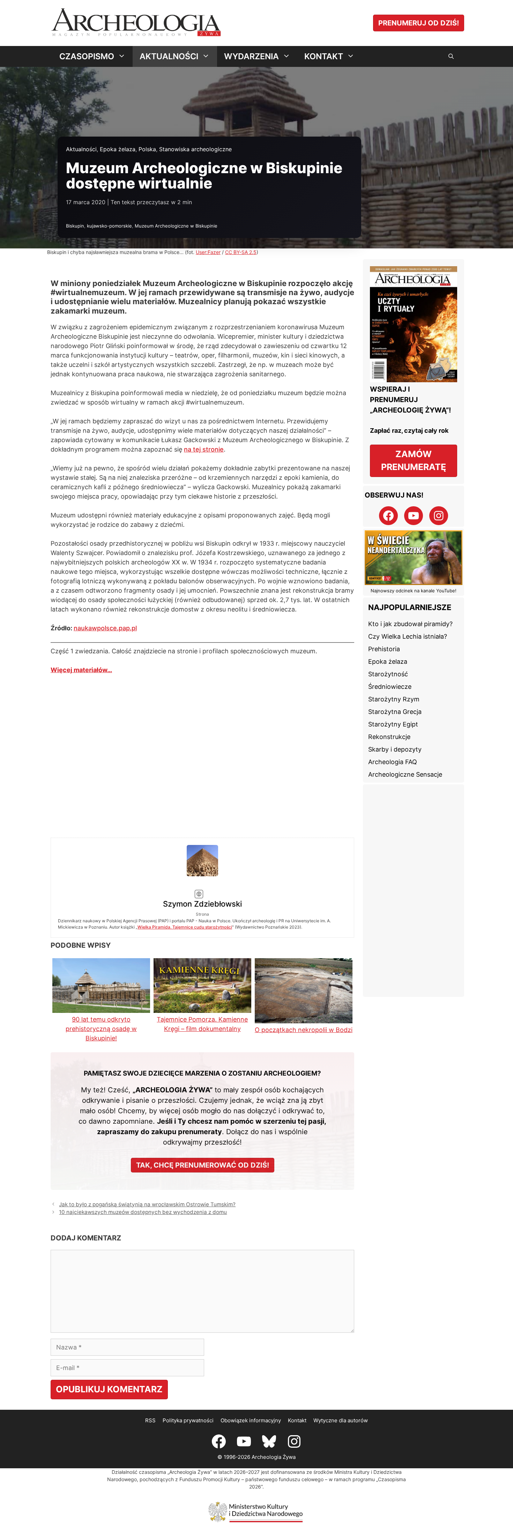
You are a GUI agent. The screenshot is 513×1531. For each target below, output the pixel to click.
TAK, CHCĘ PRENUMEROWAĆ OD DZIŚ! (202, 1116)
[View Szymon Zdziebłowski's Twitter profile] (100, 857)
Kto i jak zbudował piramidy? (410, 624)
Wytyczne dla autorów (340, 1371)
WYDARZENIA (251, 56)
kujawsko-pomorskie (109, 226)
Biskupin (75, 226)
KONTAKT (323, 56)
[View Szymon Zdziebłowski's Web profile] (100, 870)
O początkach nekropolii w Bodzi (303, 981)
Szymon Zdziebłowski (229, 848)
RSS (150, 1371)
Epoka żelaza (117, 149)
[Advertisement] (413, 890)
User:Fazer (208, 252)
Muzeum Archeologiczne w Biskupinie (176, 226)
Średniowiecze (389, 686)
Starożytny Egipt (393, 724)
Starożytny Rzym (393, 699)
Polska (147, 149)
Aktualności (81, 149)
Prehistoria (384, 649)
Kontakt (297, 1371)
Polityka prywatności (188, 1371)
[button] (451, 56)
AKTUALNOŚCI (169, 56)
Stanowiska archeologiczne (195, 149)
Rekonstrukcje (389, 736)
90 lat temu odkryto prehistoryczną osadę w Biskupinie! (101, 980)
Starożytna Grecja (395, 711)
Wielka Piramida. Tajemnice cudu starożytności (279, 872)
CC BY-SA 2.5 (240, 252)
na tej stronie (204, 449)
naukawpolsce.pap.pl (105, 628)
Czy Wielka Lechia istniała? (407, 636)
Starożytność (388, 674)
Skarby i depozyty (395, 749)
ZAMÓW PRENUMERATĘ (413, 460)
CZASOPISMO (86, 56)
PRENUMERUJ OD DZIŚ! (418, 23)
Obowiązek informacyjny (251, 1371)
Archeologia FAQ (392, 762)
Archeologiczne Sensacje (405, 774)
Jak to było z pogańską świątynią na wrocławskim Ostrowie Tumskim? (147, 1155)
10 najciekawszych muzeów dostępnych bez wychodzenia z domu (143, 1163)
